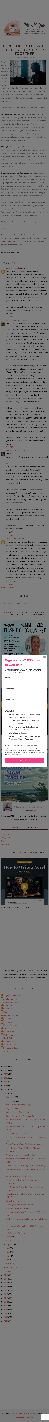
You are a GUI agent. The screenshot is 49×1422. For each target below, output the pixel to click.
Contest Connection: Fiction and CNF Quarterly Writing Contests (24, 722)
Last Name (9, 700)
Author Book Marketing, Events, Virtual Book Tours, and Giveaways (24, 716)
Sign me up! (24, 760)
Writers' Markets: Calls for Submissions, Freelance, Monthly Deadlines (25, 737)
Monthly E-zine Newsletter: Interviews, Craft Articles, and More (24, 728)
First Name (9, 689)
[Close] (44, 657)
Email (7, 677)
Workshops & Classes (18, 733)
